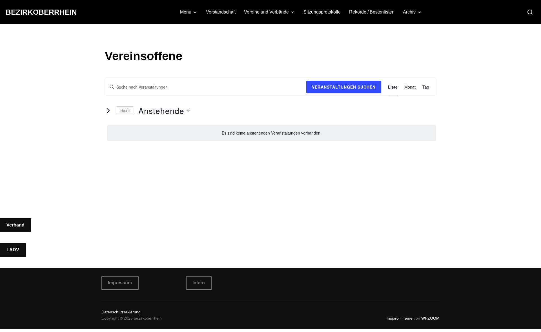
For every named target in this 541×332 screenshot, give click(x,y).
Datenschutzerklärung (121, 312)
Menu (185, 12)
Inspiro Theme (400, 318)
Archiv (409, 12)
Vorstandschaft (221, 12)
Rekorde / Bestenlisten (371, 12)
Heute (125, 110)
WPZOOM (430, 318)
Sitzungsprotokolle (322, 12)
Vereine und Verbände (266, 12)
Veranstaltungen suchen (344, 87)
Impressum (120, 282)
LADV (12, 249)
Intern (198, 282)
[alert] (271, 133)
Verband (15, 225)
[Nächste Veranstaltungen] (108, 110)
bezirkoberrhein (41, 12)
